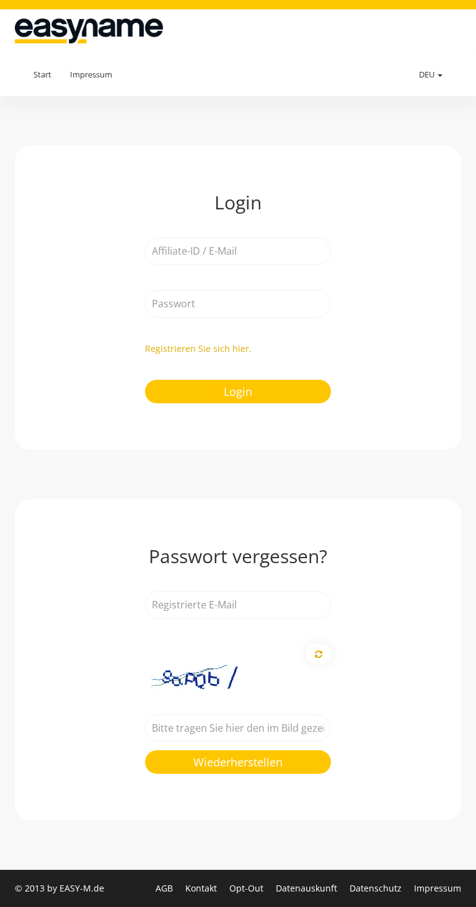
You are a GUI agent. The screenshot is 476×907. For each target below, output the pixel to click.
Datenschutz (377, 888)
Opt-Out (247, 888)
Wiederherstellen (238, 762)
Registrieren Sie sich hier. (198, 348)
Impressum (91, 74)
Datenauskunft (308, 888)
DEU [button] (427, 74)
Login (238, 391)
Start (42, 74)
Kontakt (202, 888)
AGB (165, 888)
